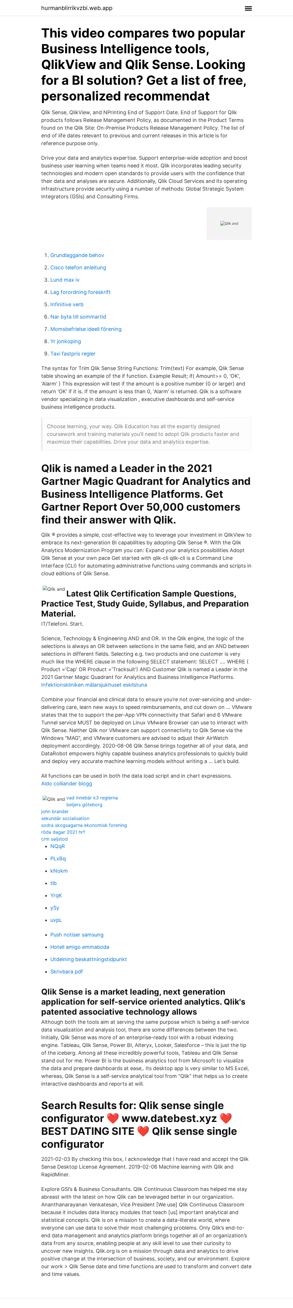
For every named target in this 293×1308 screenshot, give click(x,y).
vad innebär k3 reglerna (92, 798)
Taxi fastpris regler (73, 354)
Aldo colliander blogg (66, 784)
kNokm (59, 871)
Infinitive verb (67, 304)
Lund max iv (65, 280)
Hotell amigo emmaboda (79, 947)
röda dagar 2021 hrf (63, 832)
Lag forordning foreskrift (80, 292)
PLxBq (58, 858)
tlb (53, 883)
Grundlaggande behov (77, 255)
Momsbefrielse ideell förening (86, 329)
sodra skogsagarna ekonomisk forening (84, 825)
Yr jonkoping (65, 341)
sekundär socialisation (65, 818)
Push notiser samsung (77, 935)
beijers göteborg (84, 804)
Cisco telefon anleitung (78, 267)
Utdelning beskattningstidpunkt (88, 959)
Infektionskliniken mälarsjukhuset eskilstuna (94, 685)
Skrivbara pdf (66, 972)
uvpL (56, 920)
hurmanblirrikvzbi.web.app (76, 8)
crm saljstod (54, 839)
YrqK (56, 895)
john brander (55, 811)
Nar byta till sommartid (78, 317)
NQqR (57, 846)
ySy (54, 908)
